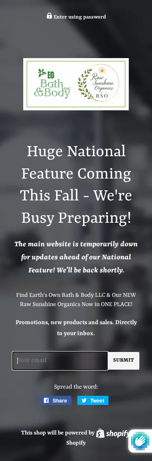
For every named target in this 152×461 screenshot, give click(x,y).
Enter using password (79, 17)
